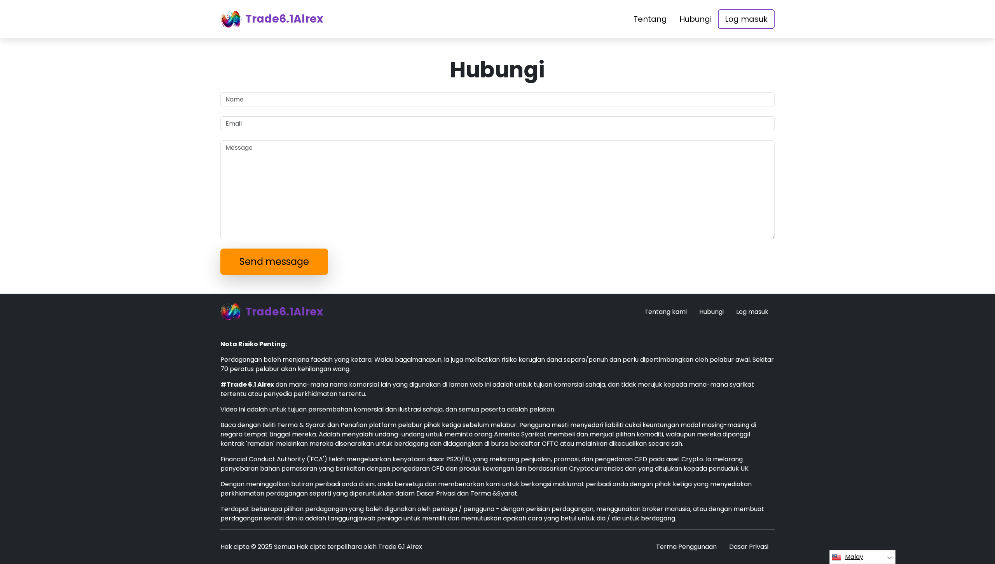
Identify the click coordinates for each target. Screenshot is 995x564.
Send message (274, 261)
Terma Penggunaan (686, 546)
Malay (854, 556)
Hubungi (695, 19)
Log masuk (746, 19)
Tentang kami (665, 311)
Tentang (650, 19)
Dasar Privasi (748, 546)
